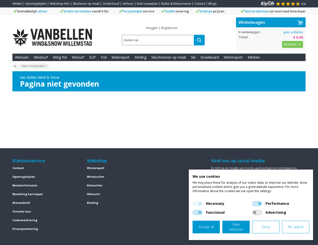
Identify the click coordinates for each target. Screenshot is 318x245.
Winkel (17, 3)
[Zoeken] (199, 40)
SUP (92, 57)
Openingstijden (35, 3)
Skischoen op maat (86, 3)
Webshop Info (60, 3)
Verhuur (128, 3)
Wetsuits (22, 57)
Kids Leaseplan (147, 3)
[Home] (15, 66)
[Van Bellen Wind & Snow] (52, 33)
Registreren (169, 28)
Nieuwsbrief (21, 203)
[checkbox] (197, 203)
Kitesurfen (94, 185)
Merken (254, 57)
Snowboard (209, 57)
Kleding (140, 57)
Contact (199, 3)
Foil (104, 57)
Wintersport (233, 57)
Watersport (121, 57)
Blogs (212, 3)
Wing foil (60, 57)
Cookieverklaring (24, 220)
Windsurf (41, 57)
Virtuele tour (21, 211)
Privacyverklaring (25, 229)
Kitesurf (78, 57)
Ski (193, 57)
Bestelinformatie (24, 185)
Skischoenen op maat (168, 57)
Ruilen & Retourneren (176, 3)
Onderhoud (111, 3)
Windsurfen (95, 176)
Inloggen (152, 28)
